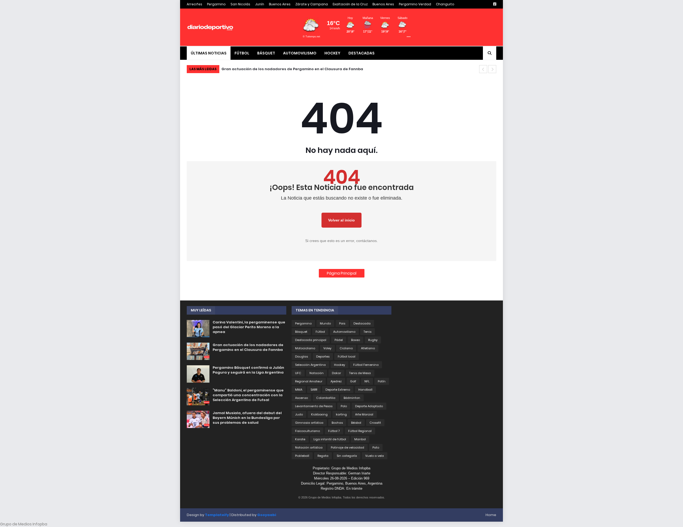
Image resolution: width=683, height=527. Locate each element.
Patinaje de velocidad (347, 447)
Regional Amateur (308, 381)
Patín (382, 381)
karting (341, 414)
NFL (367, 381)
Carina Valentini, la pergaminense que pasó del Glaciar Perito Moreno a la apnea (249, 327)
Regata (322, 456)
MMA (298, 389)
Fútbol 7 (334, 431)
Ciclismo (346, 348)
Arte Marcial (364, 414)
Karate (300, 439)
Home (491, 514)
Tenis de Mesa (360, 373)
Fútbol (320, 332)
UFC (298, 373)
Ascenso (301, 398)
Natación (316, 373)
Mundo (325, 323)
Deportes (322, 356)
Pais (342, 323)
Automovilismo (344, 332)
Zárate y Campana (311, 4)
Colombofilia (325, 398)
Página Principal (341, 273)
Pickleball (302, 456)
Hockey (339, 365)
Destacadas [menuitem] (361, 53)
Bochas (337, 423)
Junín (259, 4)
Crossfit (375, 423)
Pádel (339, 340)
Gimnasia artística (309, 423)
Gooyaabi (266, 514)
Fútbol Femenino (366, 365)
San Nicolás (240, 4)
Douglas (301, 356)
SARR (314, 389)
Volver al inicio (341, 220)
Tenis (367, 332)
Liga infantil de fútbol (329, 439)
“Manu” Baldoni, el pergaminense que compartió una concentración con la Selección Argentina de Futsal (248, 395)
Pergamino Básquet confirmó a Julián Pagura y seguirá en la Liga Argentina (296, 69)
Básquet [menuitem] (266, 53)
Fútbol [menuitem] (242, 53)
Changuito (445, 4)
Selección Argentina (310, 365)
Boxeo (355, 340)
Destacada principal (310, 340)
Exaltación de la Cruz (350, 4)
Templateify (217, 514)
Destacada (362, 323)
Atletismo (368, 348)
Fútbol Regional (360, 431)
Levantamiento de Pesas (313, 406)
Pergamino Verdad (415, 4)
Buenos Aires (280, 4)
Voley (327, 348)
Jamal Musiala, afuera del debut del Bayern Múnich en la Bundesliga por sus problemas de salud (247, 418)
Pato (375, 447)
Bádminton (352, 398)
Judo (299, 414)
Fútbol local (346, 356)
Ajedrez (336, 381)
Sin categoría (347, 456)
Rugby (373, 340)
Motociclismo (305, 348)
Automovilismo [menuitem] (299, 53)
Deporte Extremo (337, 389)
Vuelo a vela (374, 456)
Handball (365, 389)
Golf (353, 381)
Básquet (301, 332)
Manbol (360, 439)
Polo (344, 406)
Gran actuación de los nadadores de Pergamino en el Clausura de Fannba (248, 347)
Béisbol (356, 423)
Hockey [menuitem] (332, 53)
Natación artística (309, 447)
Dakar (336, 373)
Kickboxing (319, 414)
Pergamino (216, 4)
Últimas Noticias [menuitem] (209, 53)
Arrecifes (194, 4)
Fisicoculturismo (307, 431)
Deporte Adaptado (369, 406)
